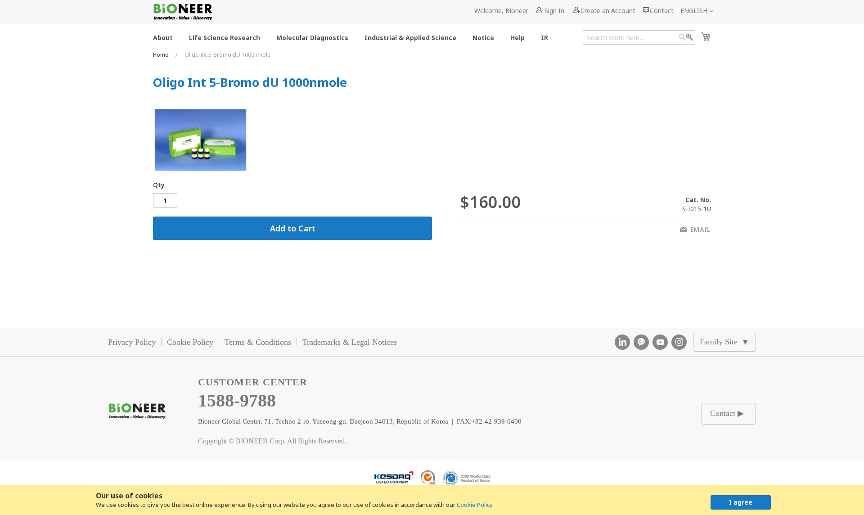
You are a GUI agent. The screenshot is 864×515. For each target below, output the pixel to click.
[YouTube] (660, 342)
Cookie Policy (475, 505)
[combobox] (639, 37)
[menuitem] (163, 37)
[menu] (353, 37)
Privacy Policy (132, 342)
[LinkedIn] (622, 342)
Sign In (554, 10)
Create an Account (607, 10)
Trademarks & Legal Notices (349, 342)
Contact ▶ (727, 413)
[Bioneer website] (182, 12)
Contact (662, 10)
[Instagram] (679, 342)
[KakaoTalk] (641, 342)
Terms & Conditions (258, 342)
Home (161, 55)
